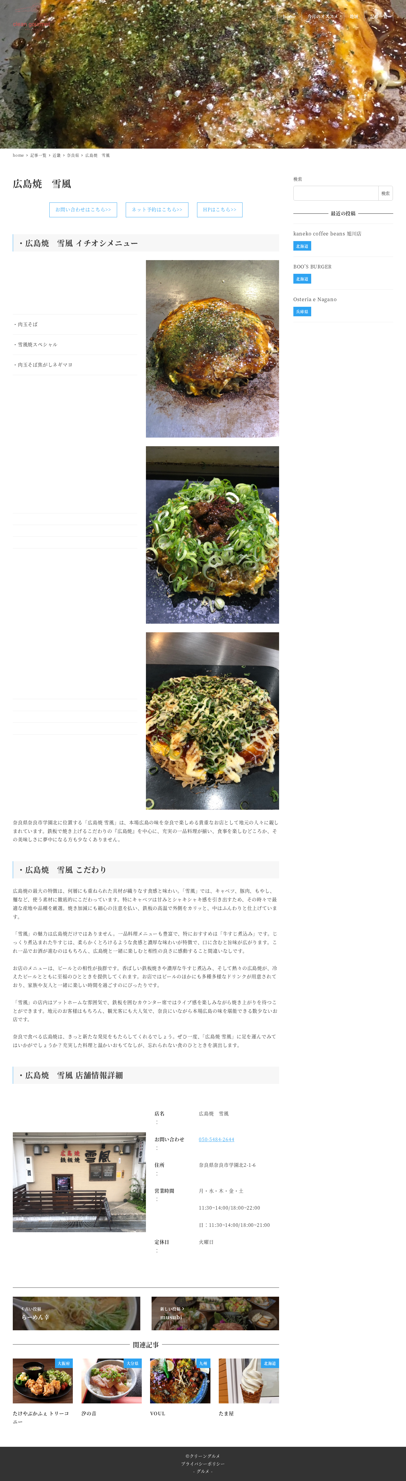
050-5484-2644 (216, 1139)
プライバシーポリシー (203, 1464)
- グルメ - (203, 1471)
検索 (297, 179)
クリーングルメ (205, 1456)
